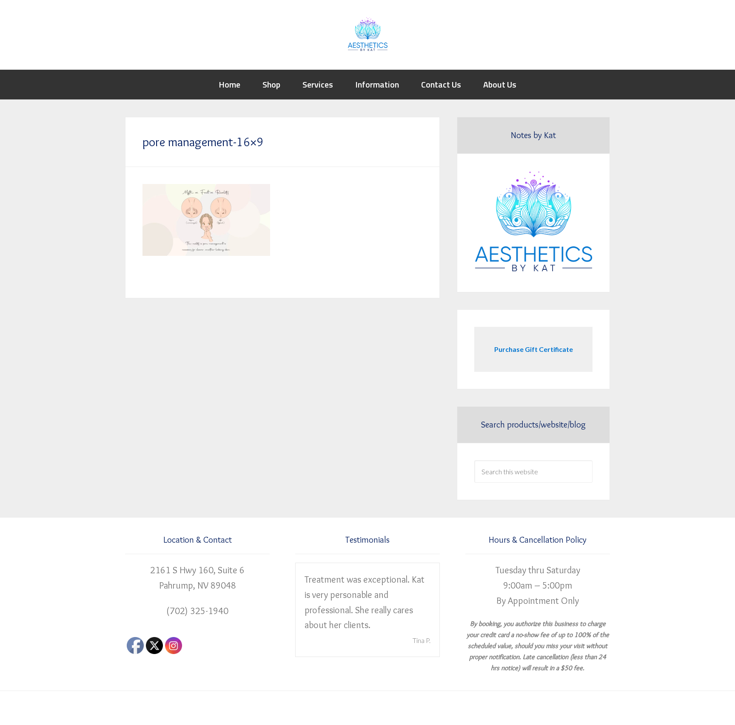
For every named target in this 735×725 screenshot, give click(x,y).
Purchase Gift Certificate (533, 349)
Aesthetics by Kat (367, 34)
